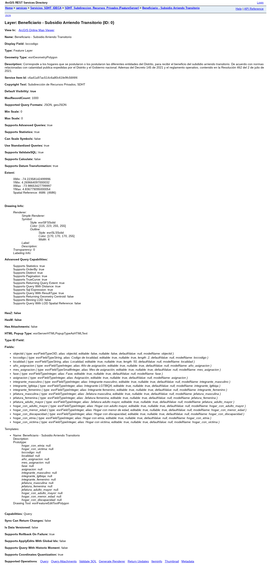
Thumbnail (172, 561)
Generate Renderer (112, 561)
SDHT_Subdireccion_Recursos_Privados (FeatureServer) (102, 8)
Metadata (187, 561)
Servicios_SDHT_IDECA (45, 8)
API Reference (254, 8)
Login (260, 2)
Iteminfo (156, 561)
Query (44, 561)
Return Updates (138, 561)
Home (9, 8)
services (21, 8)
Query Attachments (64, 561)
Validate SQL (87, 561)
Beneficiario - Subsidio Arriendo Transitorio (171, 8)
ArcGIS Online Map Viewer (36, 30)
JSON (8, 15)
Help (239, 8)
